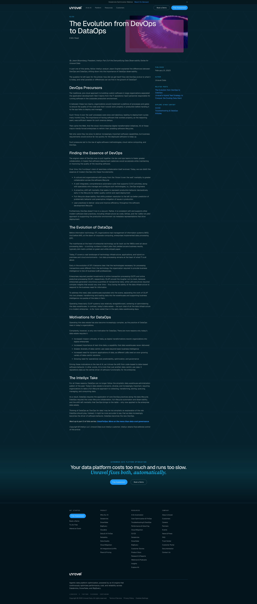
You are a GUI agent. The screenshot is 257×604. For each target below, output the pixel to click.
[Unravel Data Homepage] (75, 7)
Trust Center (166, 541)
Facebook (94, 594)
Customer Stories (137, 549)
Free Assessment (179, 8)
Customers (166, 519)
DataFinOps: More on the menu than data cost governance (123, 421)
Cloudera (103, 530)
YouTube (85, 594)
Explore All (135, 567)
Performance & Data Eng (140, 526)
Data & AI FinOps (106, 534)
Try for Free (73, 525)
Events (164, 530)
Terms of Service (115, 598)
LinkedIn (73, 594)
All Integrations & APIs (108, 549)
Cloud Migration (106, 545)
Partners (165, 526)
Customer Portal (168, 545)
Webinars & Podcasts (139, 560)
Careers (165, 522)
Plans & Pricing (105, 552)
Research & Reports (138, 556)
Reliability (103, 537)
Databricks (104, 519)
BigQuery (103, 526)
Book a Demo (162, 8)
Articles (158, 113)
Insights (134, 563)
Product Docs (136, 552)
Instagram (104, 594)
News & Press (167, 534)
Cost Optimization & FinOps (141, 519)
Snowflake (104, 522)
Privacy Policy (129, 598)
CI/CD (157, 108)
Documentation (167, 549)
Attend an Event (75, 528)
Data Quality (104, 541)
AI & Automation (137, 515)
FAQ (163, 537)
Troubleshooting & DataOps (166, 110)
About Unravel (167, 515)
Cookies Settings (142, 598)
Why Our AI (104, 515)
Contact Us (166, 552)
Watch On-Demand (141, 2)
